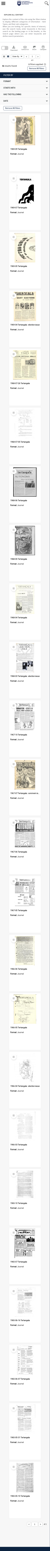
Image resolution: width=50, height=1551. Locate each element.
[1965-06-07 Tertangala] (25, 1360)
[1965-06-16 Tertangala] (25, 1302)
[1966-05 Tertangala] (25, 1009)
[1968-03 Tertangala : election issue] (25, 657)
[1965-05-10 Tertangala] (25, 1477)
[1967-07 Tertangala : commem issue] (25, 775)
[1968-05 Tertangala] (25, 540)
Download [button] (14, 48)
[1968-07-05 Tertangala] (25, 423)
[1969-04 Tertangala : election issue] (25, 306)
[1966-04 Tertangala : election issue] (25, 1067)
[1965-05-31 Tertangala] (25, 1419)
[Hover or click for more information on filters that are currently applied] (45, 64)
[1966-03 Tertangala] (25, 1126)
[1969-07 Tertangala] (25, 189)
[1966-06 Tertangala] (25, 950)
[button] (25, 48)
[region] (25, 92)
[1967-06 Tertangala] (25, 833)
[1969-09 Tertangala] (25, 130)
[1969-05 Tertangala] (25, 247)
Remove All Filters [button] (36, 68)
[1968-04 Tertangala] (25, 599)
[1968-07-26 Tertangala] (25, 365)
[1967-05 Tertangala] (25, 892)
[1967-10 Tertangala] (25, 716)
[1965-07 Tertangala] (25, 1243)
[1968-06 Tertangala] (25, 482)
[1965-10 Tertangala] (25, 1184)
